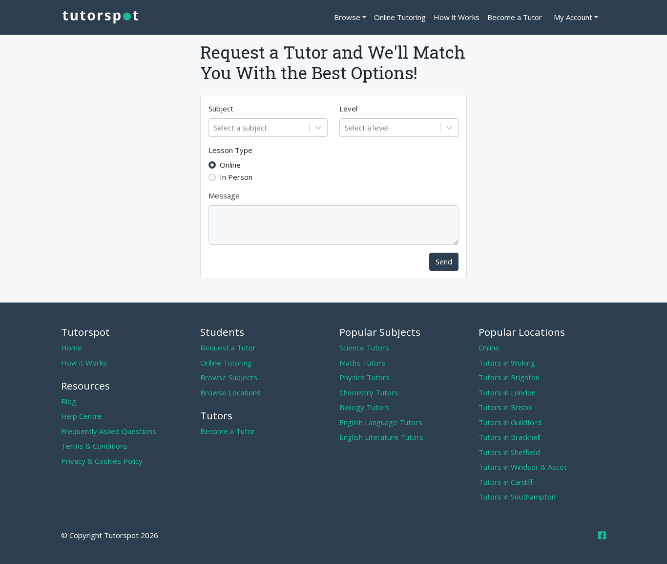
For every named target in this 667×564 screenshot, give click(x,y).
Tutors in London (507, 392)
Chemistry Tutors (368, 392)
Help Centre (81, 416)
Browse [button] (347, 17)
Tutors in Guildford (510, 422)
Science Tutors (364, 347)
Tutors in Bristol (506, 407)
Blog (68, 401)
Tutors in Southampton (517, 496)
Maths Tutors (362, 363)
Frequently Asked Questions (108, 431)
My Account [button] (573, 17)
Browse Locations (230, 392)
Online (230, 165)
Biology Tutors (364, 407)
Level (348, 108)
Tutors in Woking (507, 363)
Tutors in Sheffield (509, 452)
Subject (220, 108)
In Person (236, 177)
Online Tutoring (400, 17)
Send (444, 261)
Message (224, 195)
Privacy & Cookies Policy (102, 461)
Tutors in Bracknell (510, 437)
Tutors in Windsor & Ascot (523, 467)
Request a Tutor (228, 347)
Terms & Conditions (94, 446)
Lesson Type (230, 150)
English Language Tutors (380, 422)
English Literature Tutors (381, 437)
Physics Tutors (364, 377)
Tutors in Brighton (509, 377)
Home (71, 347)
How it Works (456, 17)
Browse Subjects (228, 377)
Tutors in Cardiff (506, 482)
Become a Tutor (514, 17)
